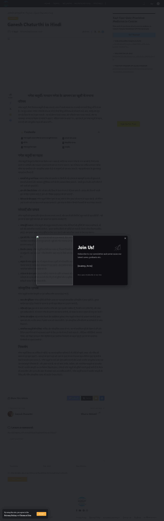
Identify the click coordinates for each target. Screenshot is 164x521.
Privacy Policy (10, 515)
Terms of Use (25, 515)
